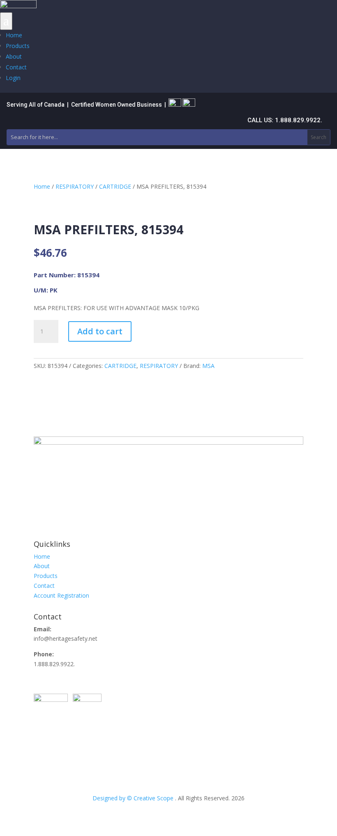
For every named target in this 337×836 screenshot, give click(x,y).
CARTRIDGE (115, 186)
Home (14, 35)
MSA (208, 366)
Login (13, 78)
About (14, 56)
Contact (16, 67)
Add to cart (99, 331)
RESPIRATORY (74, 186)
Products (18, 46)
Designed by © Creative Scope (133, 798)
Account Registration (61, 595)
